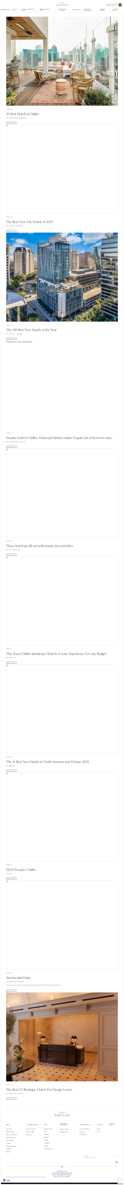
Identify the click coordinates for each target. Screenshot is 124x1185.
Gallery (8, 1151)
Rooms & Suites (30, 1129)
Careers (8, 1143)
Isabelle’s (46, 1143)
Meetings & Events (62, 10)
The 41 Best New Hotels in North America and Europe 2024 (47, 762)
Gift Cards (9, 1129)
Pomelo (46, 1140)
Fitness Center (64, 1129)
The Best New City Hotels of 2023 (29, 222)
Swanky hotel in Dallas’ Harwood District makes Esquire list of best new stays (59, 438)
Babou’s (46, 1137)
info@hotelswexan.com (62, 1173)
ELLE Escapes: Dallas (21, 870)
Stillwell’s (46, 1134)
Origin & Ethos (10, 1132)
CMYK (44, 1177)
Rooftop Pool (63, 1132)
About (15, 9)
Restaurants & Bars (45, 10)
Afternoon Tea (48, 1149)
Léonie (46, 1146)
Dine (45, 1124)
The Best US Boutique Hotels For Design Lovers (39, 1089)
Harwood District (11, 1137)
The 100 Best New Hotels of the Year (31, 330)
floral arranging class (27, 10)
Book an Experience (88, 10)
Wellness (76, 9)
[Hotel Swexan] (62, 4)
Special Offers (102, 10)
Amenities (29, 1134)
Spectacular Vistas (18, 978)
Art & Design (9, 1140)
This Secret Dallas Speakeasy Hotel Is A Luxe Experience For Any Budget (56, 654)
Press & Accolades (11, 1134)
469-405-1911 (62, 1171)
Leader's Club (115, 10)
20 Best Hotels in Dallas (22, 114)
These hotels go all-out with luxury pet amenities (39, 546)
